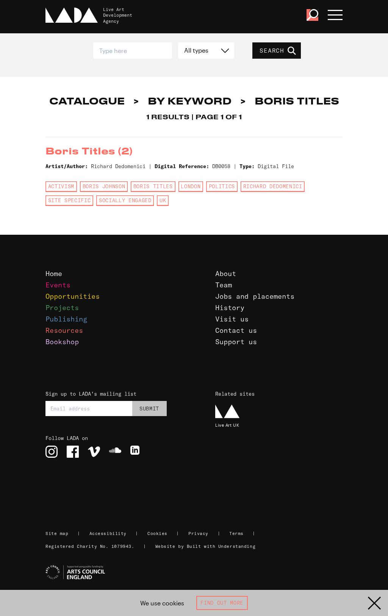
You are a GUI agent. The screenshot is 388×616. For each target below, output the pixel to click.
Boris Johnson (104, 186)
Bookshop (62, 341)
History (229, 307)
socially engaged (125, 200)
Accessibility (108, 533)
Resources (64, 330)
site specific (69, 200)
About (225, 273)
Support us (236, 341)
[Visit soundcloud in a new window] (115, 452)
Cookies (157, 533)
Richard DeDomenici (272, 186)
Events (57, 285)
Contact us (236, 330)
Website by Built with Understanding (205, 546)
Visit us (232, 319)
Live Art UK (227, 425)
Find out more (221, 603)
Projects (62, 307)
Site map (56, 533)
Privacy (198, 533)
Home (53, 273)
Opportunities (72, 296)
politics (222, 186)
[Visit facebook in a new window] (73, 452)
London (190, 186)
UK (163, 200)
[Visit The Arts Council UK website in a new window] (197, 572)
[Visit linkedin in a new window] (136, 452)
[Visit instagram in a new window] (51, 452)
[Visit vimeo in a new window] (94, 452)
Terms (236, 533)
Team (223, 285)
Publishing (66, 319)
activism (61, 186)
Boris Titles (153, 186)
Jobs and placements (254, 296)
